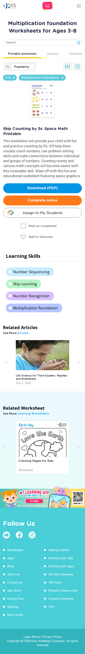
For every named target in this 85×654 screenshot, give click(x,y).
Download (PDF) (42, 188)
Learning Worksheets (33, 413)
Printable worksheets (22, 54)
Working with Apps (61, 566)
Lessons (53, 54)
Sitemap (12, 607)
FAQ (51, 607)
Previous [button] (7, 362)
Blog (10, 566)
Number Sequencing (31, 271)
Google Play (15, 598)
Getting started (58, 550)
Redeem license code (62, 590)
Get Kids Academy (60, 574)
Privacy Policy (52, 637)
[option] (42, 362)
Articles (22, 333)
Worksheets (15, 550)
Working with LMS (60, 558)
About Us (13, 574)
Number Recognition (31, 295)
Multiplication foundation (35, 308)
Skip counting (25, 283)
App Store (14, 590)
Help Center (15, 615)
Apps (10, 558)
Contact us (14, 582)
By (7, 67)
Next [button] (78, 362)
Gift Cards (55, 582)
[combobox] (22, 67)
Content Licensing (60, 598)
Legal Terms (32, 637)
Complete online (42, 200)
